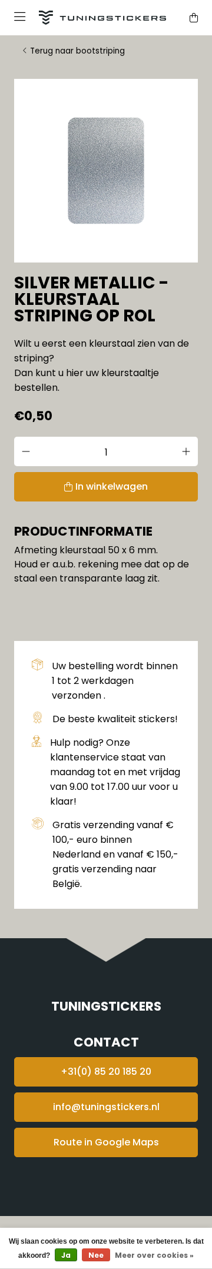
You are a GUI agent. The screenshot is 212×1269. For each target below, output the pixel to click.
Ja (66, 1255)
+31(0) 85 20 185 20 (106, 1071)
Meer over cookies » (154, 1255)
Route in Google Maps (106, 1142)
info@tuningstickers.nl (106, 1107)
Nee (96, 1255)
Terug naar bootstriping (77, 51)
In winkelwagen (111, 486)
